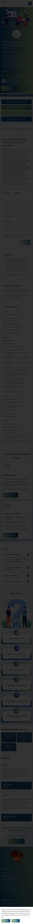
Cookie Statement (23, 913)
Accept (6, 921)
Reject (16, 921)
